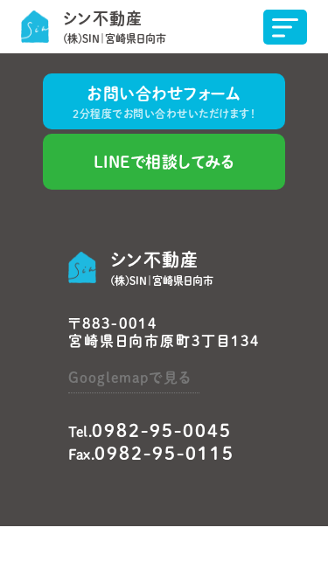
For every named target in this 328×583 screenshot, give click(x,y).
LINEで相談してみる (164, 162)
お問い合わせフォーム (164, 102)
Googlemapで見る (129, 378)
